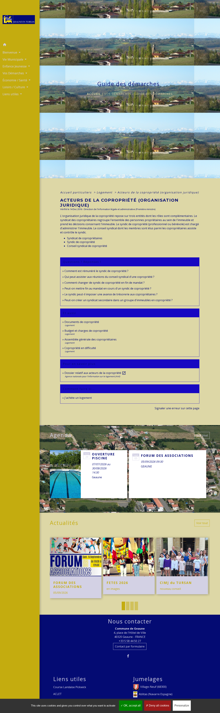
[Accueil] (20, 20)
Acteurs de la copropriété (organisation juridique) (158, 192)
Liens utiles (69, 679)
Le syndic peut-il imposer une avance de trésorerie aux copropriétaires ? (110, 294)
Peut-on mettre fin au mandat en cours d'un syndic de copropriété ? (107, 288)
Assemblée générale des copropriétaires (90, 339)
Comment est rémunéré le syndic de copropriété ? (96, 271)
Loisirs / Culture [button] (14, 87)
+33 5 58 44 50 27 (130, 641)
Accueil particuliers (76, 192)
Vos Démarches (117, 94)
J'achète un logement (78, 398)
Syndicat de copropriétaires (84, 238)
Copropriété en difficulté (80, 348)
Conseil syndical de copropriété (87, 246)
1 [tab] (123, 606)
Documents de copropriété (81, 322)
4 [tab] (136, 606)
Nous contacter (130, 621)
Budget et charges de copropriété (86, 331)
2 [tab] (127, 606)
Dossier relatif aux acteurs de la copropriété (95, 373)
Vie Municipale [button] (13, 59)
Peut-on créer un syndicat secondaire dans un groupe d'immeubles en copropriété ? (118, 300)
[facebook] (130, 656)
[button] (20, 45)
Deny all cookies (158, 705)
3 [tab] (132, 606)
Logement (105, 192)
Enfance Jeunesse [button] (15, 66)
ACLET (57, 694)
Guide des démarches (154, 94)
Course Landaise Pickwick (69, 687)
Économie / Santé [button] (15, 80)
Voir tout (202, 435)
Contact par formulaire (130, 646)
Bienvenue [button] (10, 52)
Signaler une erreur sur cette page (177, 408)
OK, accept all (132, 705)
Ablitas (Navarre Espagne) (155, 694)
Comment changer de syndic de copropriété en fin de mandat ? (104, 283)
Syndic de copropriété (81, 242)
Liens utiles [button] (11, 94)
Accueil (94, 94)
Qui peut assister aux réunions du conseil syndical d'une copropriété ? (109, 277)
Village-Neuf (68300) (153, 687)
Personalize (181, 705)
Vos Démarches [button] (14, 73)
